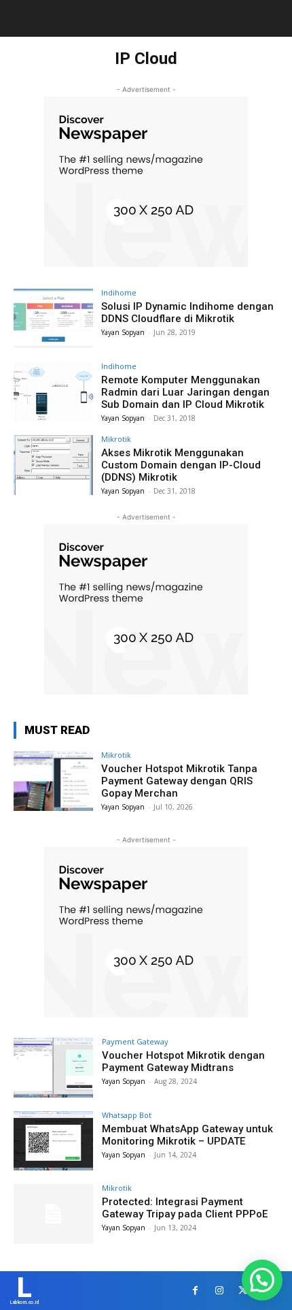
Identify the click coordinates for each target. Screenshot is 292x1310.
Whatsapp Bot (126, 1115)
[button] (262, 1280)
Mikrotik (116, 439)
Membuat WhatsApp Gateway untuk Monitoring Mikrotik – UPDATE (187, 1135)
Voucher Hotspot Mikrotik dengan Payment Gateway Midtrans (183, 1061)
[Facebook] (195, 1291)
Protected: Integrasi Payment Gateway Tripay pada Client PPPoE (185, 1208)
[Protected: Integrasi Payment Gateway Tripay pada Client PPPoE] (53, 1214)
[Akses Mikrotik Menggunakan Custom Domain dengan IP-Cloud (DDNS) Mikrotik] (53, 465)
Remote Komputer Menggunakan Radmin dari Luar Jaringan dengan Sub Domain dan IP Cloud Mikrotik (185, 392)
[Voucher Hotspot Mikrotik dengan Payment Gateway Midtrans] (53, 1068)
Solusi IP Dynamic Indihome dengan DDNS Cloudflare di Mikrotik (187, 312)
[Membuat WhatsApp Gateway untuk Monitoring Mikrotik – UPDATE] (53, 1141)
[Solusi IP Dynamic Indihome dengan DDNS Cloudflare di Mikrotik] (53, 319)
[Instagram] (219, 1291)
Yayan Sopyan (123, 332)
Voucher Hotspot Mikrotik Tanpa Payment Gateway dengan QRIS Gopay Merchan (179, 781)
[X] (243, 1291)
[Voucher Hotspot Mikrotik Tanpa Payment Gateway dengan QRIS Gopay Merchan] (53, 781)
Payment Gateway (135, 1041)
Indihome (118, 292)
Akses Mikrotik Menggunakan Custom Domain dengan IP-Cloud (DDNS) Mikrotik (181, 465)
